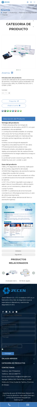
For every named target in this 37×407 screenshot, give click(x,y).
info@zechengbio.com (23, 376)
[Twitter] (9, 312)
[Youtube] (13, 312)
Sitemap (31, 395)
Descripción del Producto (14, 119)
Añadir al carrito (12, 105)
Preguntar (12, 101)
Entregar (8, 353)
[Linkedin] (6, 312)
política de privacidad (13, 397)
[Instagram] (16, 312)
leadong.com (18, 400)
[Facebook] (3, 312)
